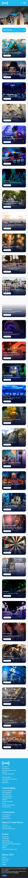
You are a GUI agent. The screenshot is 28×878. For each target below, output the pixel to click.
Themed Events (5, 836)
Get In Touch (5, 860)
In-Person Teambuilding (7, 790)
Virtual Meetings (5, 816)
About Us (4, 857)
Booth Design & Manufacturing (8, 828)
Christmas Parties (5, 840)
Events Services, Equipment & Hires (9, 849)
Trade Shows (4, 825)
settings (16, 872)
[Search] (21, 3)
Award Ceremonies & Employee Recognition (11, 843)
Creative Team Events (6, 797)
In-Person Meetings (6, 814)
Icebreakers (4, 799)
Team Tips (4, 803)
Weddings (4, 847)
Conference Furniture (6, 826)
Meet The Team (5, 859)
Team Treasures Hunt (6, 794)
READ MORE (7, 55)
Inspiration (4, 864)
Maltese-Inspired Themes (7, 842)
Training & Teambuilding (7, 801)
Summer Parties (5, 838)
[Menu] (24, 3)
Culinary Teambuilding (7, 796)
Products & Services (6, 806)
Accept (4, 875)
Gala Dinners (5, 845)
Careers (3, 862)
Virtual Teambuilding (6, 792)
